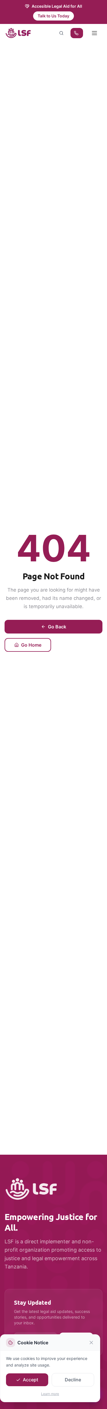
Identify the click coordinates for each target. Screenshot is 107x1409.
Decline (73, 1379)
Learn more (50, 1394)
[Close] (91, 1342)
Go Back (57, 627)
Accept (30, 1379)
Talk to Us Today (53, 15)
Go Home (31, 645)
